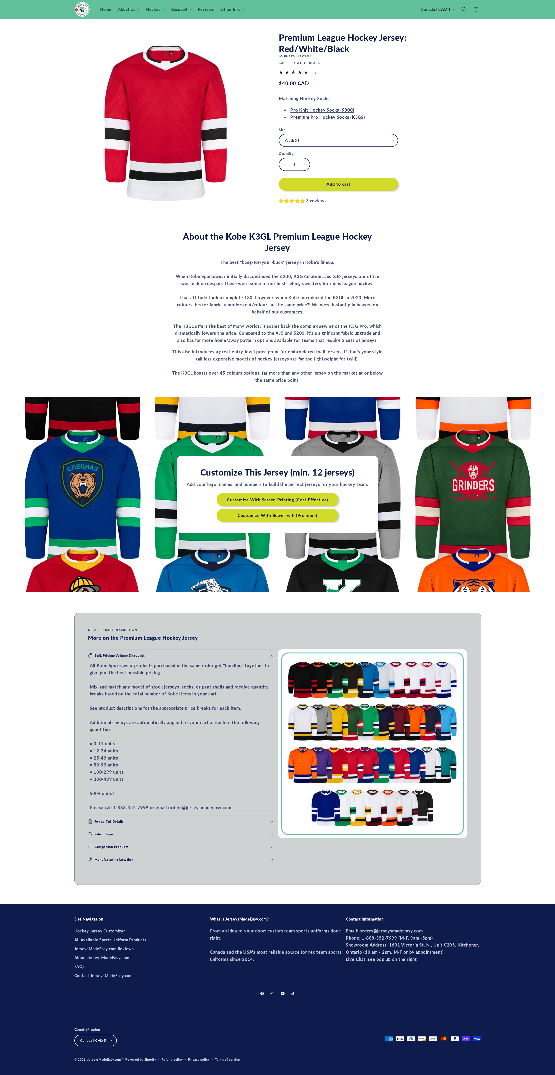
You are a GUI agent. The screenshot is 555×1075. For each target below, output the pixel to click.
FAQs (79, 966)
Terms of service (227, 1059)
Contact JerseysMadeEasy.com (103, 975)
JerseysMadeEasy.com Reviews (104, 949)
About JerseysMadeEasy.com (101, 957)
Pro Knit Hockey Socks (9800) (322, 109)
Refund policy (172, 1059)
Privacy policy (199, 1059)
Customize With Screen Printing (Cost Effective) (277, 499)
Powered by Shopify (140, 1059)
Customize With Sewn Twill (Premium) (277, 515)
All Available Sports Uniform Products (110, 940)
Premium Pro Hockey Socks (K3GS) (327, 116)
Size (282, 129)
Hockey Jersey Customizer (99, 931)
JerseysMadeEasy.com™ (105, 1059)
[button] (129, 9)
